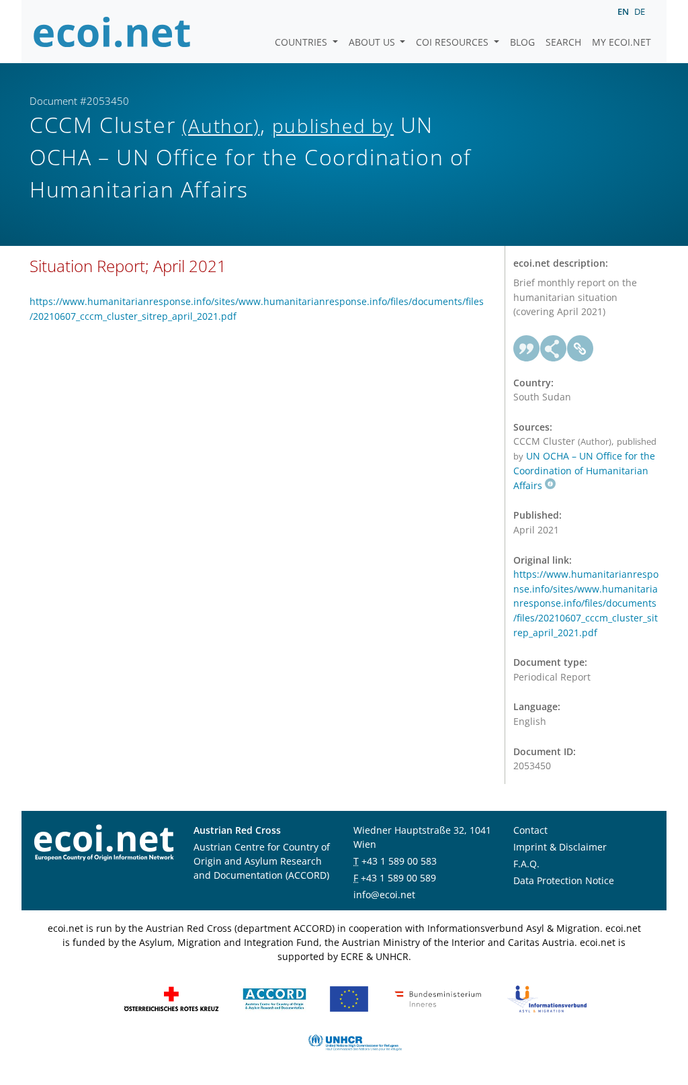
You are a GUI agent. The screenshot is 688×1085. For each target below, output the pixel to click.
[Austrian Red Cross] (171, 998)
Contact (530, 830)
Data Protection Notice (563, 880)
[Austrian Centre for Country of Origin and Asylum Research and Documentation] (274, 998)
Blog (522, 42)
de (639, 11)
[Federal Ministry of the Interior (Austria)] (438, 998)
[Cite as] (526, 348)
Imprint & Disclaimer (560, 846)
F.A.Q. (526, 863)
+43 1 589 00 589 (398, 877)
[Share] (553, 348)
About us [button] (373, 42)
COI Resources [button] (453, 42)
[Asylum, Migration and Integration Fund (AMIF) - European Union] (349, 998)
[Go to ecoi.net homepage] (112, 31)
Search (563, 42)
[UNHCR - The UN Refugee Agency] (355, 1041)
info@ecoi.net (384, 894)
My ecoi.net (621, 42)
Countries (302, 42)
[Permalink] (580, 348)
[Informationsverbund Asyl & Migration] (547, 998)
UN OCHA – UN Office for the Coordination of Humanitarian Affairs (584, 470)
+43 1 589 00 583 (399, 861)
